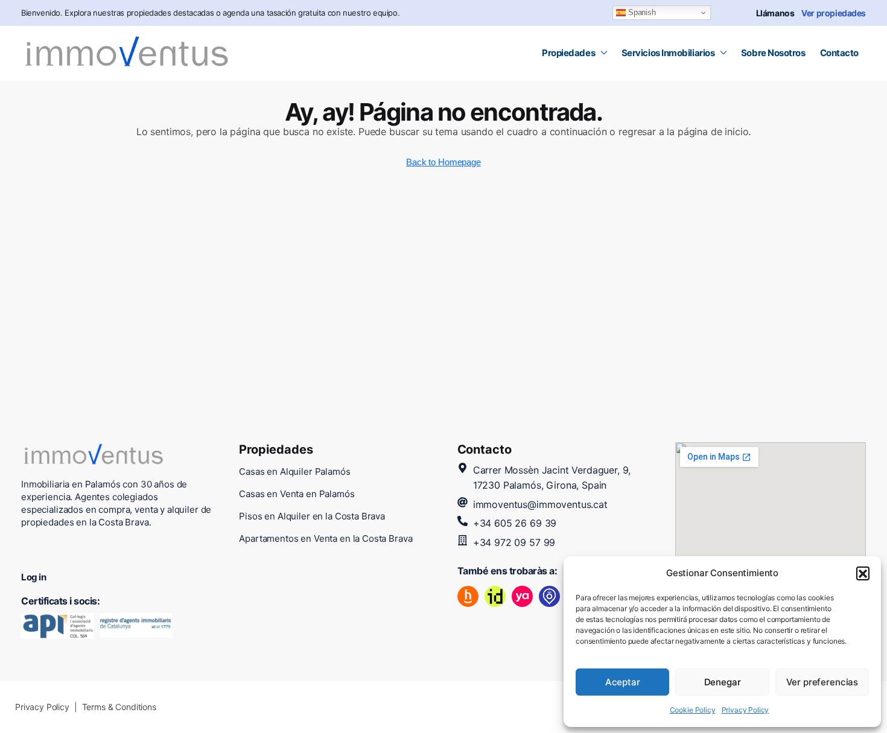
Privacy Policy (745, 709)
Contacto (839, 53)
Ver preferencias (822, 682)
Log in (33, 577)
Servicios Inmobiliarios (668, 53)
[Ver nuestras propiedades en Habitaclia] (467, 596)
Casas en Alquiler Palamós (294, 471)
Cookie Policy (693, 709)
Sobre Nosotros (773, 53)
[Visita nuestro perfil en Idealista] (495, 596)
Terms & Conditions (119, 707)
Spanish (641, 12)
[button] (863, 573)
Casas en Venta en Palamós (296, 494)
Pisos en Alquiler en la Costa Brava (312, 516)
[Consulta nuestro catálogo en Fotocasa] (549, 596)
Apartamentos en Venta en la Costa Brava (325, 538)
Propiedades (568, 53)
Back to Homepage (443, 162)
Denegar (722, 682)
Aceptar (622, 682)
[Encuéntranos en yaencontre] (522, 596)
